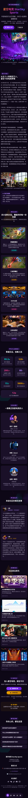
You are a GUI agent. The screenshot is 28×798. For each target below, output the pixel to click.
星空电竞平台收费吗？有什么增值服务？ (12, 737)
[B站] (19, 782)
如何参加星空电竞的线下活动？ (10, 742)
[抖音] (14, 782)
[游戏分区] (14, 795)
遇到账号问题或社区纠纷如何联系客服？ (12, 746)
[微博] (8, 782)
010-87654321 (14, 771)
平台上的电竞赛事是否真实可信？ (11, 732)
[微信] (11, 782)
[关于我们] (11, 795)
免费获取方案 (15, 688)
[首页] (7, 795)
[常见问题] (20, 795)
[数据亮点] (17, 795)
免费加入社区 (9, 27)
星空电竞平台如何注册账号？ (9, 728)
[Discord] (17, 782)
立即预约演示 (15, 692)
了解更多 (20, 27)
